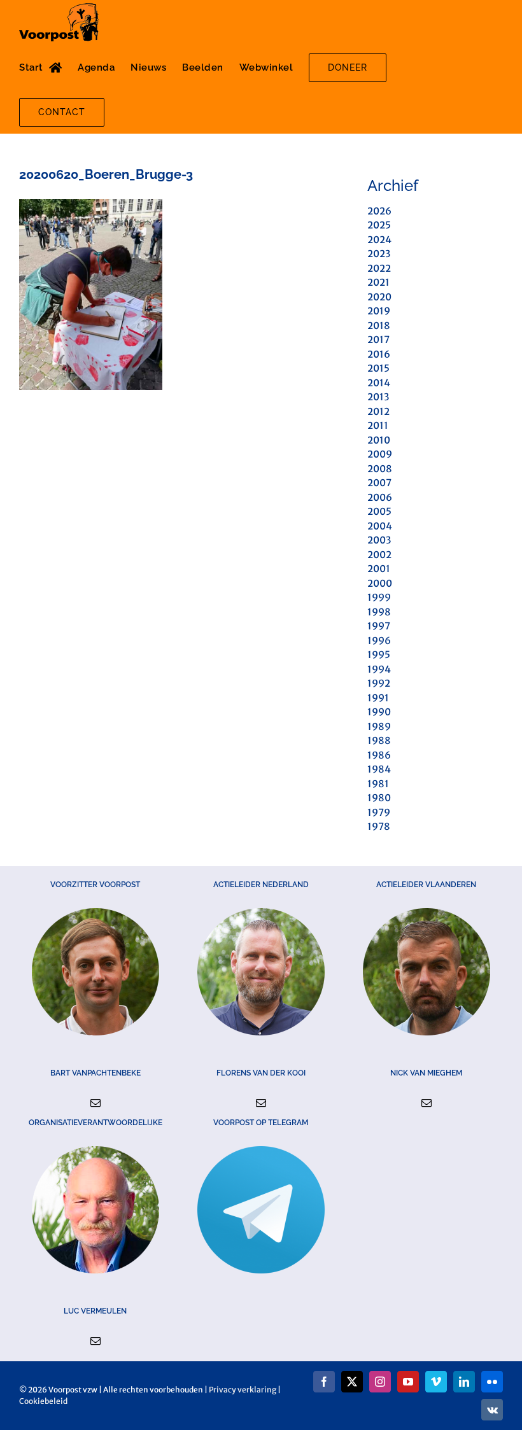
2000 (379, 583)
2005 (379, 511)
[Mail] (95, 1103)
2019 (378, 311)
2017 (378, 339)
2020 (379, 297)
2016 (378, 354)
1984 (379, 769)
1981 (378, 784)
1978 (378, 826)
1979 (378, 812)
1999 (379, 597)
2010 (378, 440)
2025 (379, 225)
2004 (379, 526)
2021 (378, 282)
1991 (378, 698)
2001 (378, 569)
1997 (378, 626)
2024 (379, 240)
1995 (378, 654)
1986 (379, 755)
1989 (379, 726)
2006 (379, 497)
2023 (378, 254)
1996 (379, 640)
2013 (378, 397)
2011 (377, 425)
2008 (379, 469)
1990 (379, 712)
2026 (379, 211)
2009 (379, 454)
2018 (378, 325)
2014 (378, 383)
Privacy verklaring (242, 1389)
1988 (379, 740)
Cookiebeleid (43, 1401)
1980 (379, 798)
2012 (378, 411)
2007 (379, 483)
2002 (379, 555)
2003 (379, 540)
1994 (379, 669)
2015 (378, 368)
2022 (379, 268)
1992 (378, 683)
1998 (379, 612)
